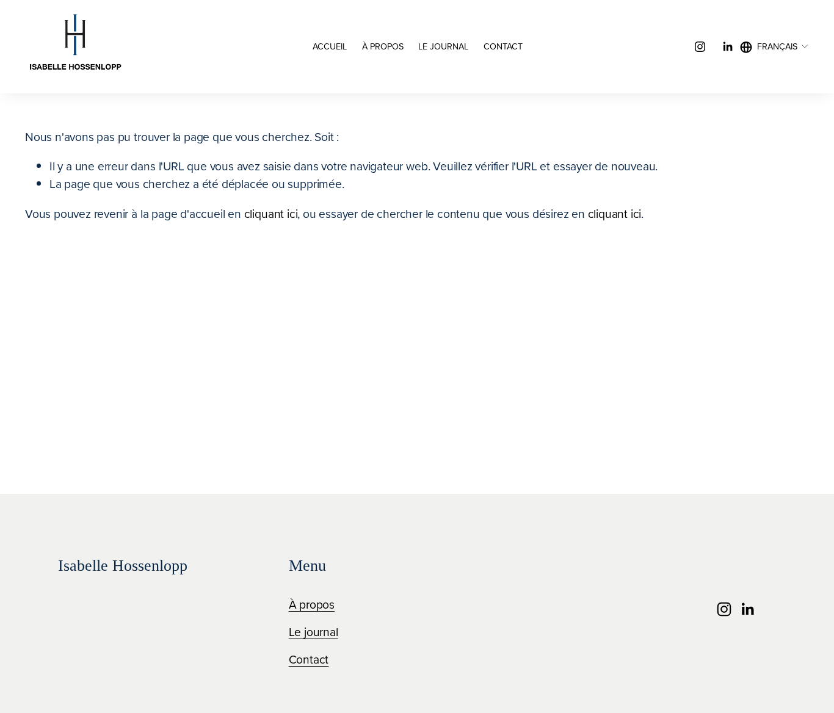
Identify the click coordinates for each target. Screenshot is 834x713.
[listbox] (774, 47)
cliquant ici (271, 213)
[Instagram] (700, 46)
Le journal (443, 46)
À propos (383, 46)
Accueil (330, 46)
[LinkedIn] (727, 46)
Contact (503, 46)
